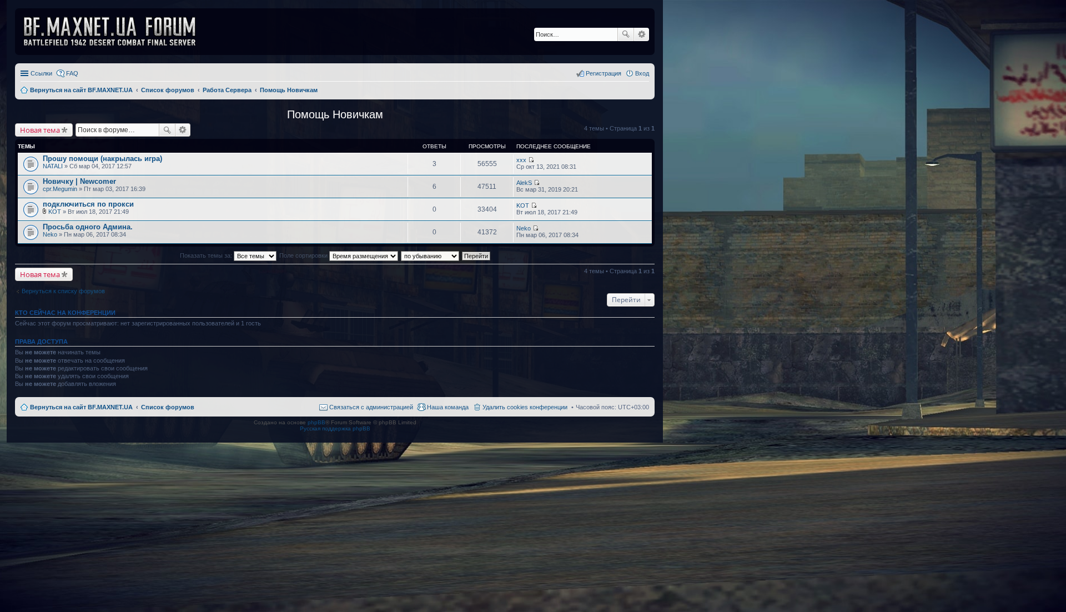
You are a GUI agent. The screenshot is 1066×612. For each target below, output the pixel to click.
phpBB (316, 422)
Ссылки (41, 73)
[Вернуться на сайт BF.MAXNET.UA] (116, 31)
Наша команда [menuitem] (448, 407)
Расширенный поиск (641, 34)
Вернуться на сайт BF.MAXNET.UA (81, 407)
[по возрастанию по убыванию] (430, 255)
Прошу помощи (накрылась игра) (102, 158)
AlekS (524, 182)
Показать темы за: (207, 255)
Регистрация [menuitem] (603, 73)
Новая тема (40, 130)
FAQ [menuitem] (72, 73)
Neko (50, 234)
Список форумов (167, 407)
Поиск (625, 34)
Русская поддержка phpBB (335, 428)
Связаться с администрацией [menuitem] (371, 407)
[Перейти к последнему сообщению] (531, 160)
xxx (521, 160)
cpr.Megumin (60, 188)
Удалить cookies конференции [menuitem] (524, 407)
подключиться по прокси (88, 204)
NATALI (53, 166)
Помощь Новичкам (335, 114)
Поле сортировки (304, 255)
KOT (54, 211)
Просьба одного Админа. (88, 227)
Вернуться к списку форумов (63, 291)
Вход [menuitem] (642, 73)
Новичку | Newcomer (79, 181)
